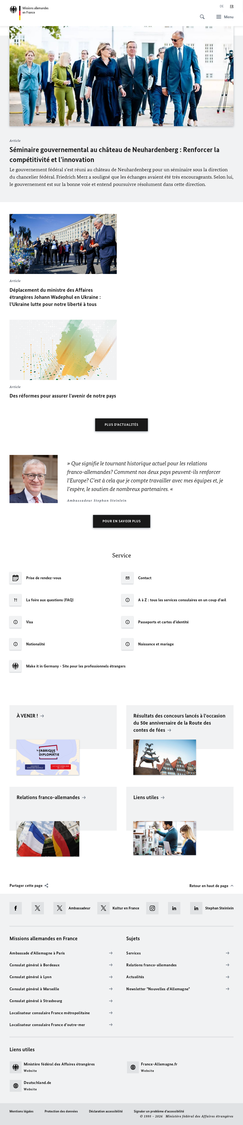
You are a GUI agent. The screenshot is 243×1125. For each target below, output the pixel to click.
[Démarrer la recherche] (201, 14)
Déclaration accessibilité (106, 1111)
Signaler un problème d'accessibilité (159, 1111)
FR (232, 6)
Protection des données (61, 1111)
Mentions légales (21, 1111)
